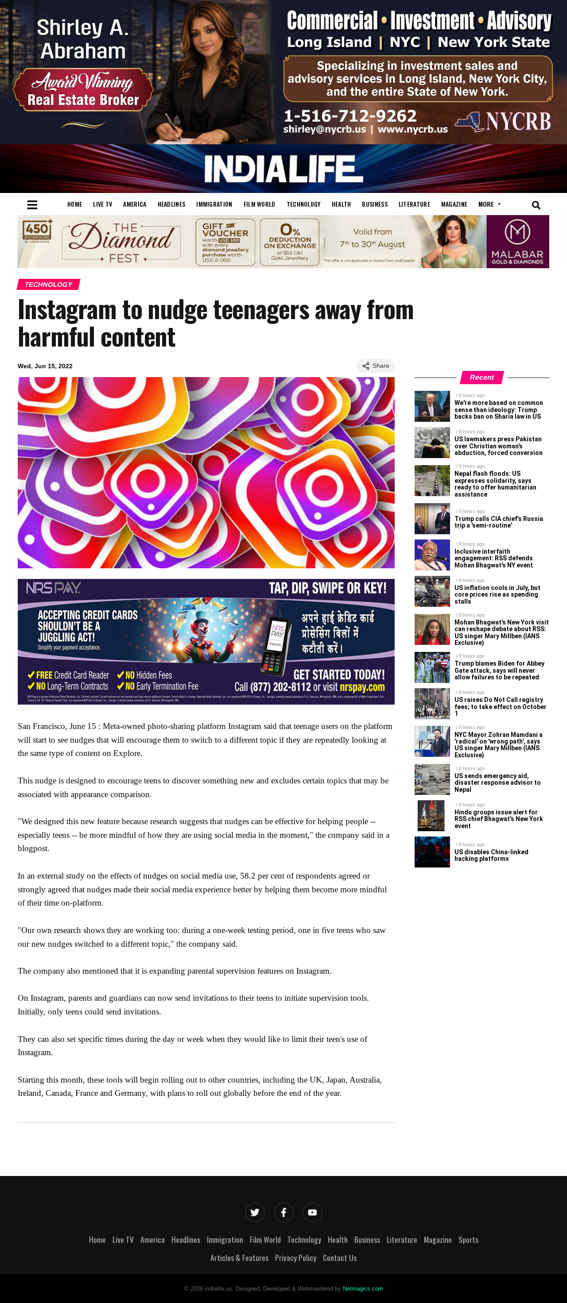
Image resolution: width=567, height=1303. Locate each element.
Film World (260, 203)
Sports (468, 1239)
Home (74, 203)
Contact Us (340, 1257)
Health (341, 203)
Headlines (172, 203)
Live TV (102, 203)
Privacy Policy (295, 1257)
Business (374, 203)
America (134, 203)
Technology (304, 203)
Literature (414, 203)
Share (381, 365)
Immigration (214, 203)
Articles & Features (239, 1257)
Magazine (454, 203)
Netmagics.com (363, 1288)
